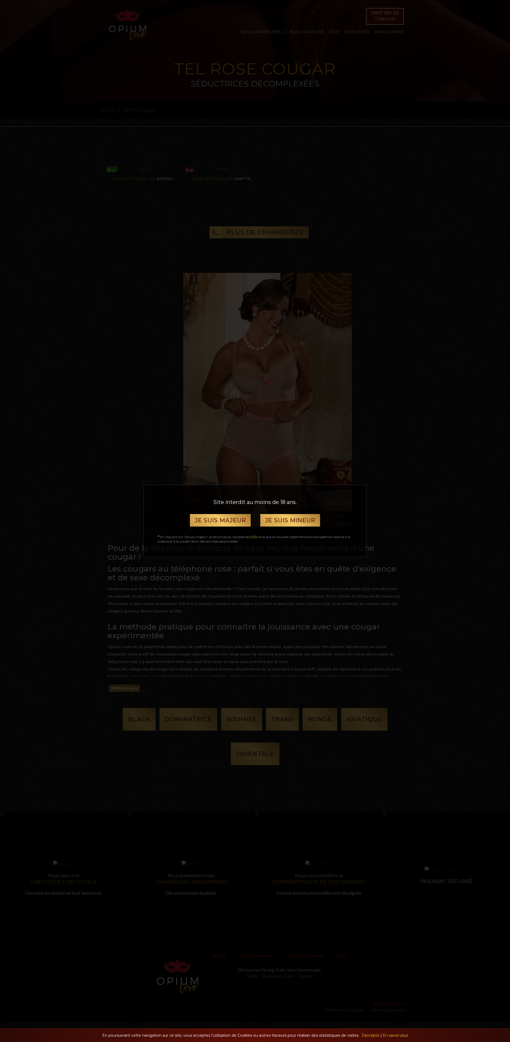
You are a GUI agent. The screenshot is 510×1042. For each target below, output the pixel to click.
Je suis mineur (290, 520)
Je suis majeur (220, 520)
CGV (253, 537)
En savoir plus (395, 1035)
